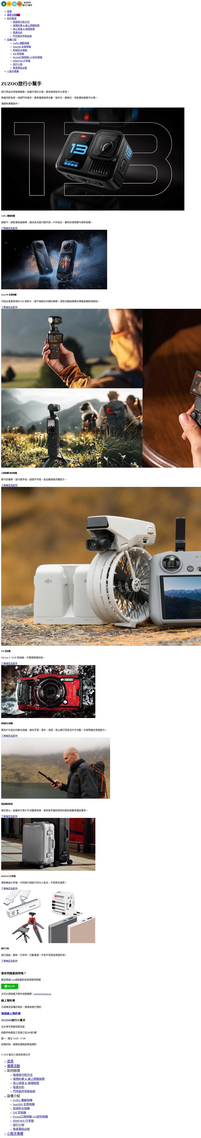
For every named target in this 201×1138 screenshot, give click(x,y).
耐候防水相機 (20, 50)
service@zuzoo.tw (42, 994)
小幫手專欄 (13, 71)
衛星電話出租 (20, 68)
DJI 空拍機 (18, 54)
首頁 (9, 11)
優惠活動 (13, 15)
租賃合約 (17, 32)
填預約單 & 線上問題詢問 (26, 25)
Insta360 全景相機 (22, 46)
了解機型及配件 (9, 228)
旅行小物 (17, 64)
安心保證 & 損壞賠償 (24, 29)
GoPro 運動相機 (21, 43)
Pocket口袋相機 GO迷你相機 (27, 57)
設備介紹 (11, 39)
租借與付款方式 (21, 22)
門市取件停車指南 (22, 36)
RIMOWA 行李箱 (21, 61)
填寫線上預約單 (11, 1013)
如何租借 (11, 18)
